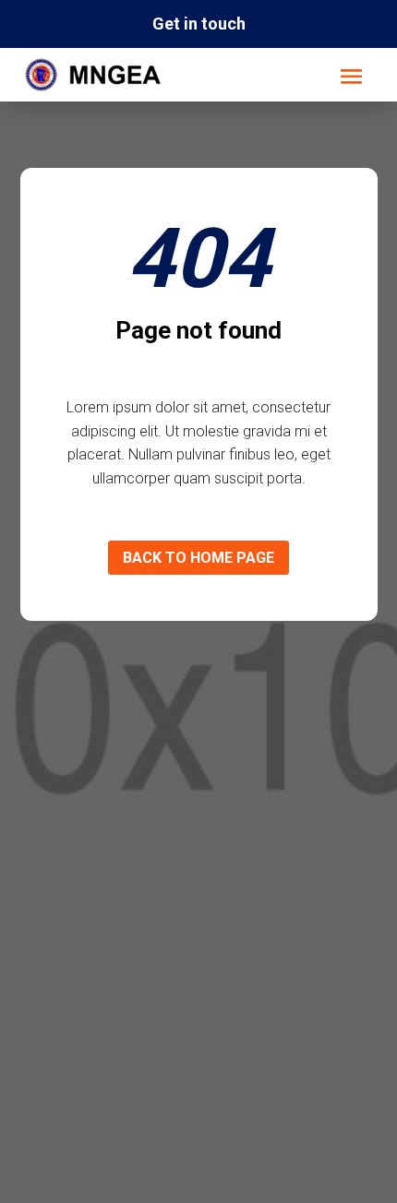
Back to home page (198, 557)
